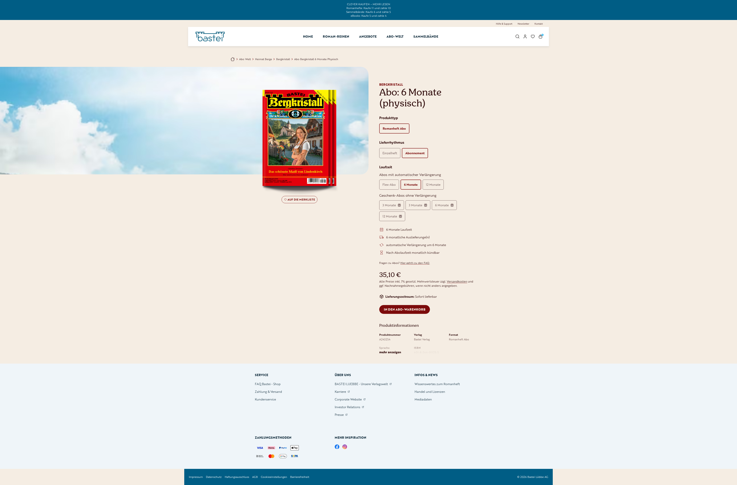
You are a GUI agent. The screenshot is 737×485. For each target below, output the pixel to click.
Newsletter (523, 23)
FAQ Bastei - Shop (268, 384)
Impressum (196, 477)
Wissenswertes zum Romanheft (437, 384)
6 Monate (411, 184)
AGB (255, 477)
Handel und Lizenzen (430, 391)
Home (308, 36)
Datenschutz (214, 477)
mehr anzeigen (390, 352)
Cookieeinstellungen (274, 477)
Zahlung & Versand (268, 391)
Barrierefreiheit (299, 477)
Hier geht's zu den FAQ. (415, 263)
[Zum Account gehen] (525, 36)
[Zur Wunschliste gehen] (532, 36)
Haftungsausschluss (237, 477)
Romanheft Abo (394, 128)
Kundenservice (265, 399)
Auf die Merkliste (300, 200)
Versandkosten (457, 281)
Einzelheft (390, 153)
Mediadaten (423, 399)
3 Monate (389, 205)
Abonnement (415, 153)
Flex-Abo (389, 184)
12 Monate (433, 184)
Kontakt (539, 23)
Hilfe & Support (504, 23)
